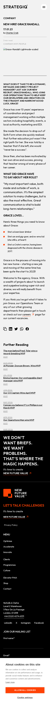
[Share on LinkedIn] (10, 329)
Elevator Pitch (10, 577)
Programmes (9, 565)
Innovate (7, 552)
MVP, (16, 44)
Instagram (26, 622)
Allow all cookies (25, 690)
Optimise (7, 541)
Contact (7, 588)
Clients (6, 559)
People (22, 44)
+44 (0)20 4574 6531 (14, 616)
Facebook (39, 622)
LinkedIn (8, 622)
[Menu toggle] (44, 7)
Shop (5, 583)
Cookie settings (25, 698)
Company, (8, 44)
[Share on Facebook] (27, 329)
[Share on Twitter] (16, 329)
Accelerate (8, 546)
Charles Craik (12, 33)
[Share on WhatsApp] (21, 329)
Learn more (10, 682)
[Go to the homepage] (15, 7)
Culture (6, 570)
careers (26, 314)
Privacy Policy (11, 525)
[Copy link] (5, 329)
